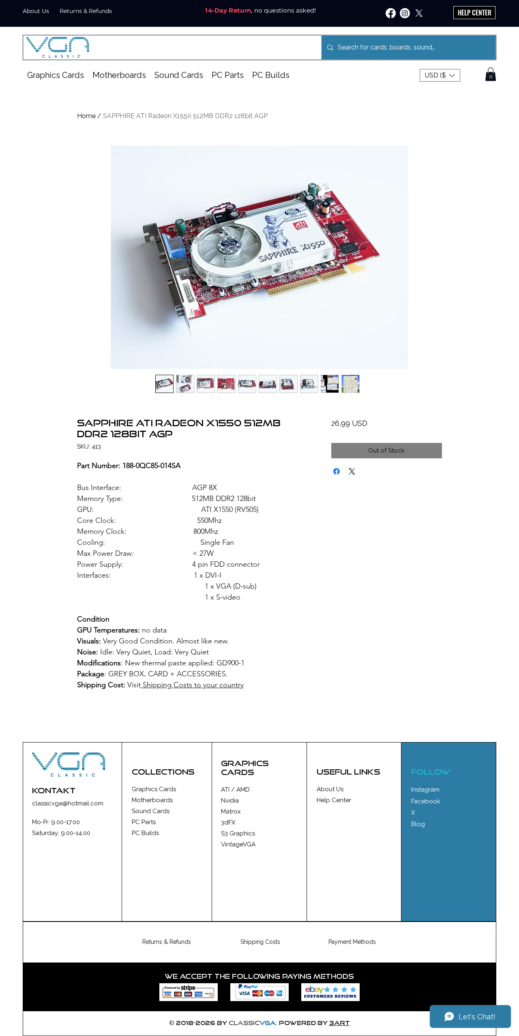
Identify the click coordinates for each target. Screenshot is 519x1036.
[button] (440, 75)
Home (86, 116)
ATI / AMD (235, 789)
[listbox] (440, 75)
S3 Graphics (238, 833)
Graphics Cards (154, 789)
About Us (330, 789)
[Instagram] (405, 13)
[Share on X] (352, 471)
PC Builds (145, 833)
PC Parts (144, 822)
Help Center (334, 800)
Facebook (425, 801)
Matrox (231, 811)
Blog (418, 824)
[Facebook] (391, 13)
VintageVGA (238, 844)
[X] (419, 13)
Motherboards (152, 800)
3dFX (228, 822)
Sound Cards (150, 811)
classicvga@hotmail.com (67, 803)
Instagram (425, 789)
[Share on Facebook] (336, 471)
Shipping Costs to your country (192, 684)
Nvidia (230, 800)
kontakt (53, 790)
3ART (339, 1022)
